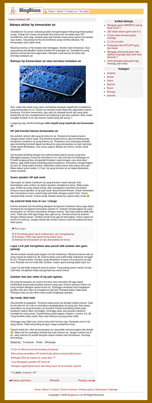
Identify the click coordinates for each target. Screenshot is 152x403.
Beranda (54, 380)
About (60, 11)
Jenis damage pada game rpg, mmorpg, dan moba (123, 62)
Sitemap (113, 389)
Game (110, 80)
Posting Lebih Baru (21, 380)
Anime (110, 77)
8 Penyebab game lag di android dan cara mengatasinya (44, 234)
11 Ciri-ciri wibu (115, 41)
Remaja (111, 92)
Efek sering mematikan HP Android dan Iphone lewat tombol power (46, 353)
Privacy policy (86, 389)
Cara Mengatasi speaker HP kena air (30, 362)
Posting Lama (85, 380)
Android (27, 372)
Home (51, 11)
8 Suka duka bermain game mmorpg (121, 36)
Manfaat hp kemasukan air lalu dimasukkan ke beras (42, 239)
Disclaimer (101, 389)
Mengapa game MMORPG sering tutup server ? (124, 26)
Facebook (28, 342)
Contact (54, 389)
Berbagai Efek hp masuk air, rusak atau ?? (33, 357)
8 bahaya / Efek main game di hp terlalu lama (38, 237)
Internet (111, 84)
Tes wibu (84, 11)
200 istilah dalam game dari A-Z (124, 31)
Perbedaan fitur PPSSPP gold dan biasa (123, 46)
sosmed (111, 95)
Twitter (39, 342)
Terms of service (68, 389)
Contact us (71, 11)
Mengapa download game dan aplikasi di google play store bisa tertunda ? (124, 54)
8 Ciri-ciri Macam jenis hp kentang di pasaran (34, 349)
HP (34, 372)
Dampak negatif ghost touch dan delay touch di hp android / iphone (46, 366)
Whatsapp (50, 342)
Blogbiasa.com (75, 395)
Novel (110, 88)
